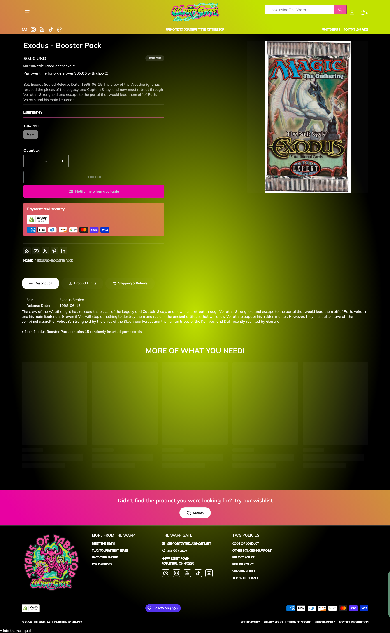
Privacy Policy (243, 557)
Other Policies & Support (252, 550)
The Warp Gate (43, 622)
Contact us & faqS (356, 29)
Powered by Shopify (68, 622)
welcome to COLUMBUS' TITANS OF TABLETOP (195, 29)
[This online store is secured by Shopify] (38, 222)
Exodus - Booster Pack (55, 260)
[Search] (340, 9)
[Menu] (27, 12)
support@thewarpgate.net (189, 543)
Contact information (353, 622)
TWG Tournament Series (110, 550)
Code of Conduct (245, 543)
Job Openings (102, 564)
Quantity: (31, 150)
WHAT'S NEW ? (331, 29)
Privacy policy (273, 622)
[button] (363, 12)
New (30, 134)
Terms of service (299, 622)
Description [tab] (43, 283)
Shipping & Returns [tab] (133, 283)
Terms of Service (245, 578)
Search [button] (198, 513)
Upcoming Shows (105, 557)
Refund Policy (243, 564)
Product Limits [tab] (85, 283)
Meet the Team (103, 543)
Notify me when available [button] (97, 191)
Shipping (29, 66)
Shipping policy (325, 622)
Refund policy (250, 622)
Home (28, 260)
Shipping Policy (244, 571)
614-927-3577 (177, 550)
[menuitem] (125, 543)
